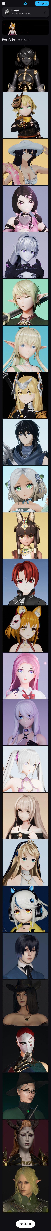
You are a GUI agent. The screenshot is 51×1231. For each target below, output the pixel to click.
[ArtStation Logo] (25, 3)
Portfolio (24, 1224)
